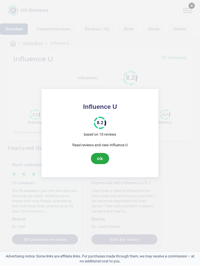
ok (100, 158)
